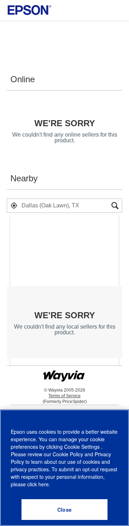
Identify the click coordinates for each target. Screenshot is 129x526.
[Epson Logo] (29, 10)
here (43, 484)
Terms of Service (64, 395)
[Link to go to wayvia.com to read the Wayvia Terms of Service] (64, 373)
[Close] (65, 509)
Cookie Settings (82, 446)
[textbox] (64, 205)
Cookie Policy (68, 454)
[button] (14, 205)
